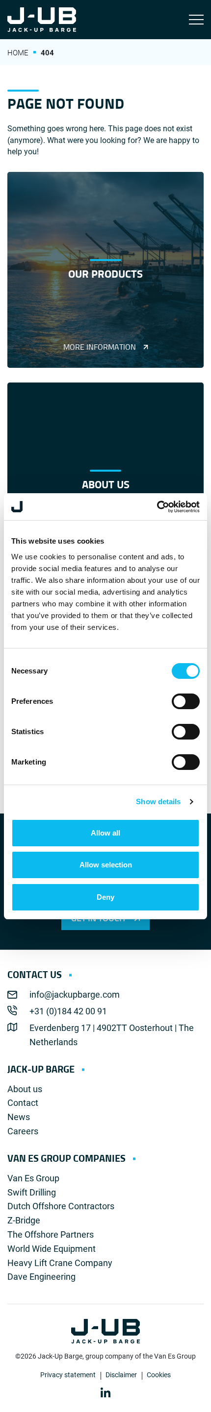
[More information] (105, 270)
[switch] (186, 701)
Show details (158, 801)
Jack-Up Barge (41, 19)
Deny (105, 897)
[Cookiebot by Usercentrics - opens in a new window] (157, 507)
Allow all (105, 833)
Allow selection (105, 865)
